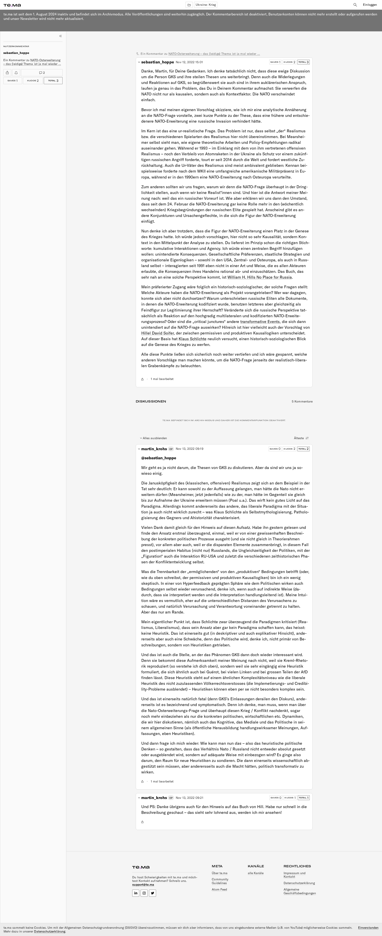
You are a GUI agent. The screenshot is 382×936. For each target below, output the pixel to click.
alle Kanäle (256, 873)
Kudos (31, 80)
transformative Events (260, 321)
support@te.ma (143, 885)
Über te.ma (219, 873)
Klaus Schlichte (192, 338)
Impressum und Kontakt (295, 875)
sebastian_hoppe (157, 62)
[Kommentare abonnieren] (16, 72)
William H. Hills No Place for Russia (259, 277)
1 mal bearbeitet (162, 379)
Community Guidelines (220, 881)
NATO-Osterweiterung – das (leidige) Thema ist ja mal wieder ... (32, 62)
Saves (12, 80)
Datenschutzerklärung (299, 883)
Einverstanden (368, 928)
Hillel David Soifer (157, 333)
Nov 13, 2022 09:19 (189, 449)
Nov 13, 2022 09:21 (189, 798)
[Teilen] (7, 72)
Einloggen (370, 5)
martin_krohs (154, 448)
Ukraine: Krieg (206, 5)
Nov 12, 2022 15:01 (189, 62)
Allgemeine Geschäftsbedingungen (300, 891)
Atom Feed (219, 889)
